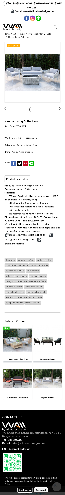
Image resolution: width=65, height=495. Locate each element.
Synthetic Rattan (24, 145)
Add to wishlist (14, 138)
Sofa (35, 145)
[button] (54, 27)
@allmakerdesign (14, 243)
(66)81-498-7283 (18, 235)
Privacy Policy (36, 480)
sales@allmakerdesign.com (39, 11)
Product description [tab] (17, 179)
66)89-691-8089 (36, 235)
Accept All (41, 489)
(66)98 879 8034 (43, 3)
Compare (33, 138)
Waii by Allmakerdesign (22, 152)
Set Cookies (25, 489)
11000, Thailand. (40, 436)
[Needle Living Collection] (32, 72)
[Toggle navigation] (61, 27)
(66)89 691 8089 (22, 3)
